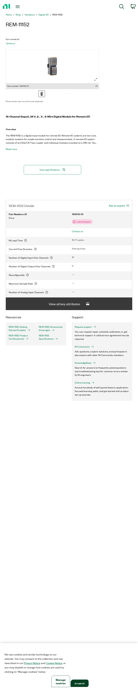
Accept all (79, 683)
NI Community (82, 346)
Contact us (77, 231)
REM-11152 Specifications (46, 337)
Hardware (30, 14)
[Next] (69, 94)
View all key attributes (64, 304)
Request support (83, 326)
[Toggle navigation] (22, 7)
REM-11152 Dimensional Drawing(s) (51, 328)
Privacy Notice (32, 663)
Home (9, 14)
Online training (82, 382)
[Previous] (35, 94)
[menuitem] (121, 7)
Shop (18, 14)
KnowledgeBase (83, 362)
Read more (11, 149)
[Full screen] (95, 79)
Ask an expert (117, 205)
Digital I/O (43, 14)
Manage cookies (61, 681)
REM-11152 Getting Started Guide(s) (18, 328)
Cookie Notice (54, 663)
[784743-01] (41, 94)
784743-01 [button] (10, 43)
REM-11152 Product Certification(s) (18, 337)
